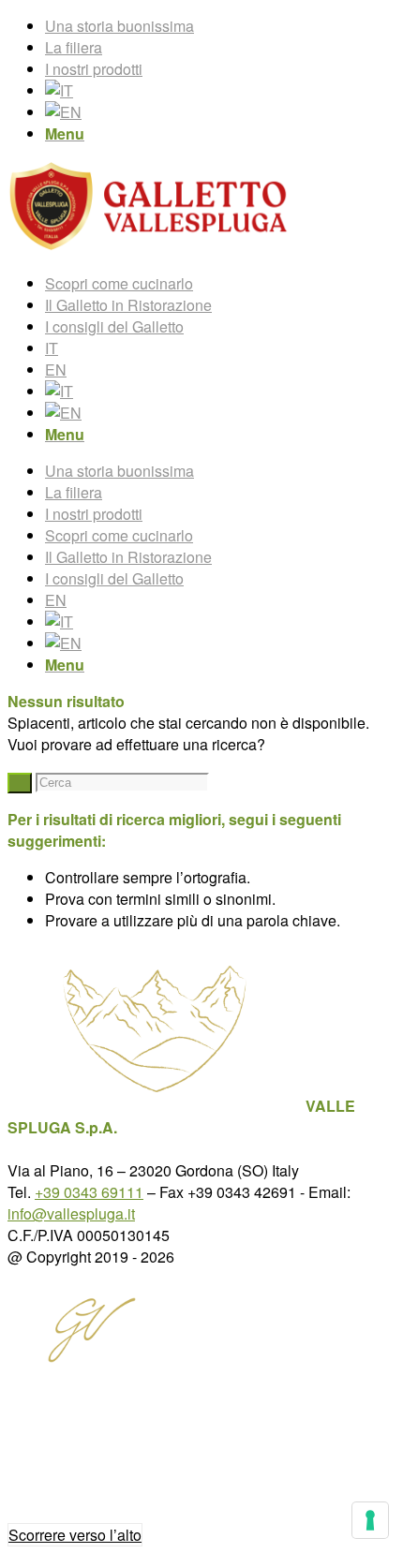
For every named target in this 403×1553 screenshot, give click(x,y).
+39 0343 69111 (89, 1192)
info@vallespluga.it (71, 1213)
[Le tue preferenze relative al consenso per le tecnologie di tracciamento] (370, 1520)
